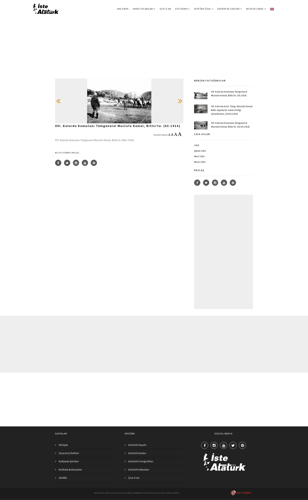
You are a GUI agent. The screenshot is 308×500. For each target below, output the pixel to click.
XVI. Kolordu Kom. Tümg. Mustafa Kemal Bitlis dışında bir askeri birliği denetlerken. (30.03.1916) (231, 110)
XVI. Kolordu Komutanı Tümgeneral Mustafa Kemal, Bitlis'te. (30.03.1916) (230, 124)
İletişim (63, 445)
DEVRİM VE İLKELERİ (229, 8)
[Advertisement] (154, 54)
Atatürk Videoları (138, 469)
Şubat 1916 (200, 150)
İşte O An (133, 477)
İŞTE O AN (165, 8)
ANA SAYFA (123, 8)
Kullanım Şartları (69, 461)
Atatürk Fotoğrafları (140, 461)
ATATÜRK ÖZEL (203, 8)
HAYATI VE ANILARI (144, 8)
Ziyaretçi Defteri (69, 453)
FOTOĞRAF (182, 8)
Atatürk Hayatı (137, 445)
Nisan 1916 (199, 161)
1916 (196, 145)
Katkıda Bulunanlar (70, 469)
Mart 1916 (199, 156)
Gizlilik (63, 477)
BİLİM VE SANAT (256, 8)
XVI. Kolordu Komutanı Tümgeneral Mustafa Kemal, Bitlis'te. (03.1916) (229, 93)
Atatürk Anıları (137, 453)
